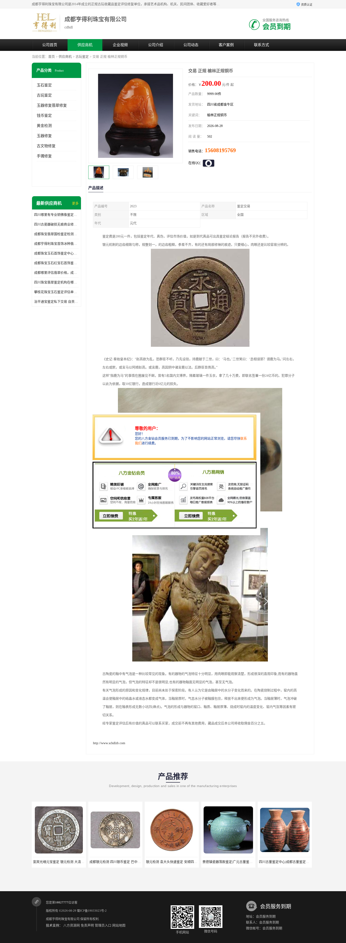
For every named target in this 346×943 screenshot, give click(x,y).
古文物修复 (46, 146)
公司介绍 (155, 45)
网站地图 (118, 925)
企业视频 (120, 45)
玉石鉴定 (44, 85)
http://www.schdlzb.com (109, 743)
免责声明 (87, 925)
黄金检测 (44, 126)
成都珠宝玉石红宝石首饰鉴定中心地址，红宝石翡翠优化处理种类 (56, 263)
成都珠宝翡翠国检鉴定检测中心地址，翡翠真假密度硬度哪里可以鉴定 (56, 234)
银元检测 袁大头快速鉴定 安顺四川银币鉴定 (121, 862)
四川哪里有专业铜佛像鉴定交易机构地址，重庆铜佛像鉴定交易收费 (56, 214)
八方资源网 (71, 925)
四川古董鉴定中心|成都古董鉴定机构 (229, 862)
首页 (51, 56)
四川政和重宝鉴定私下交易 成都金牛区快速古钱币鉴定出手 (302, 862)
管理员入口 (103, 925)
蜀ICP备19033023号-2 (92, 910)
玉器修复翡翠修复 (52, 105)
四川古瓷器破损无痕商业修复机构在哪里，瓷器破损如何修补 (56, 224)
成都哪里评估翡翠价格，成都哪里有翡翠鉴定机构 (56, 272)
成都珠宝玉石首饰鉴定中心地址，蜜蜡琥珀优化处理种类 (56, 253)
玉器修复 (44, 136)
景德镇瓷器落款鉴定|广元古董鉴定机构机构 (177, 862)
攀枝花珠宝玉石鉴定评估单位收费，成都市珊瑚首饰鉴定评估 (56, 292)
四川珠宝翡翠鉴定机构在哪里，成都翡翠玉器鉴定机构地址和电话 (56, 282)
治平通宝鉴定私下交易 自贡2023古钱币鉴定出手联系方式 (56, 301)
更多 (75, 203)
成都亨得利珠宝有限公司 (63, 919)
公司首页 (49, 45)
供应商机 (85, 45)
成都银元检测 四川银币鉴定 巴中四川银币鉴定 (67, 862)
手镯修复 (44, 156)
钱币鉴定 (44, 116)
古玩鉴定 (82, 56)
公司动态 (190, 45)
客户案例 (226, 45)
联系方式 (261, 45)
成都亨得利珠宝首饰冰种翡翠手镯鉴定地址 (56, 243)
